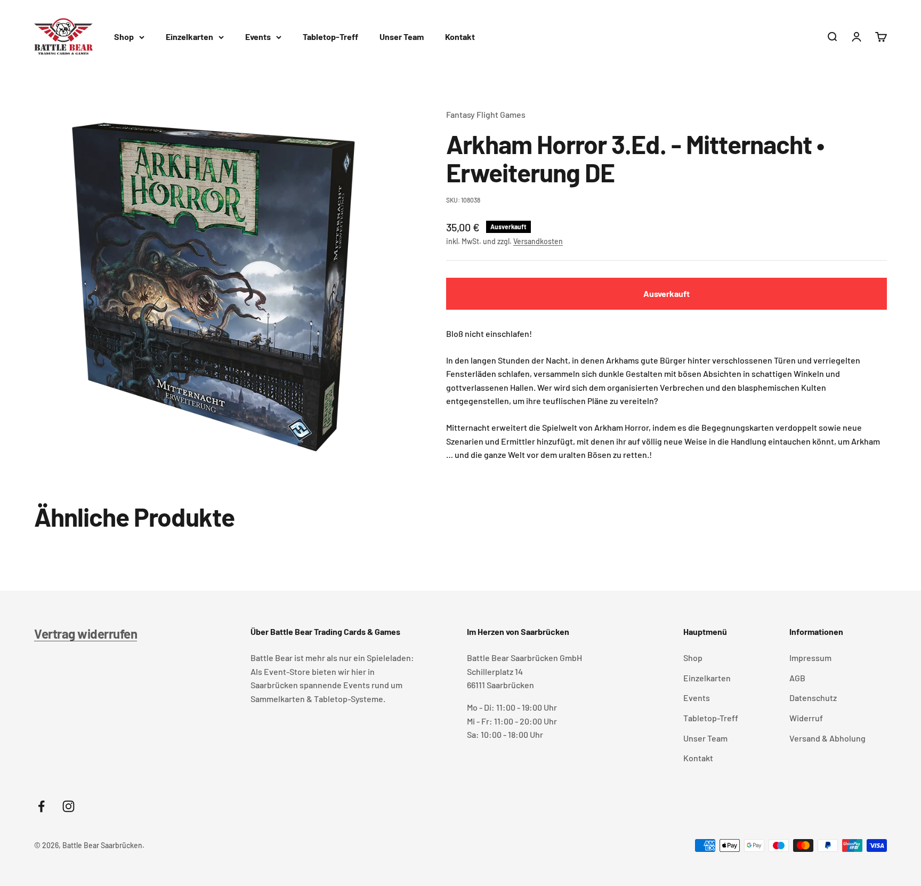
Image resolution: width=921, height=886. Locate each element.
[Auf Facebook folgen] (41, 806)
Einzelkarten (189, 36)
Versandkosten (538, 241)
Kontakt (460, 36)
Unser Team (401, 36)
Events (258, 36)
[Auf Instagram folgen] (68, 806)
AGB (797, 678)
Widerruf (806, 718)
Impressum (810, 658)
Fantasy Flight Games (486, 114)
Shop (124, 36)
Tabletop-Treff (330, 36)
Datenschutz (813, 697)
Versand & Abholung (827, 738)
